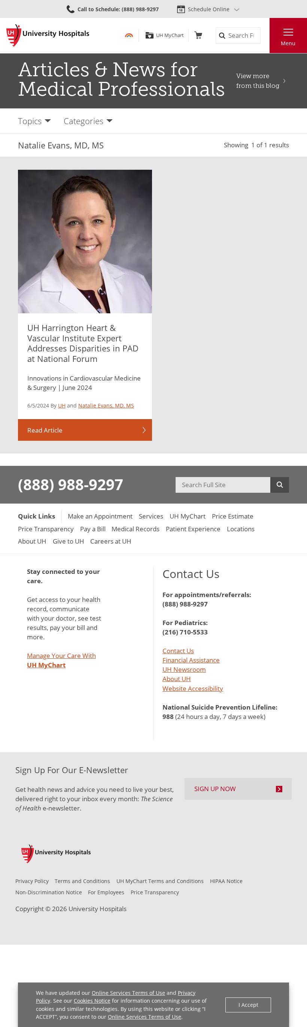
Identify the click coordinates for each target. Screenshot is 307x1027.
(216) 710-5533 (185, 632)
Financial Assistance (191, 660)
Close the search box (265, 36)
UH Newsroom (184, 669)
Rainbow (129, 35)
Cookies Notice (92, 1000)
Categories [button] (83, 121)
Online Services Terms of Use (128, 992)
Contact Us (178, 650)
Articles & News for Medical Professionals (121, 79)
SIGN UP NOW (215, 788)
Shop (198, 35)
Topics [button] (30, 121)
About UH (176, 678)
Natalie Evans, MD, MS (106, 405)
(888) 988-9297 (70, 484)
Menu (288, 43)
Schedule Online (209, 9)
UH (62, 405)
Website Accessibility (192, 688)
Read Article (45, 430)
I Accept (248, 1004)
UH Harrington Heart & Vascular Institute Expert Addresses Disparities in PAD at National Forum (83, 343)
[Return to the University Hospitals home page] (47, 35)
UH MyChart (169, 35)
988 (168, 716)
